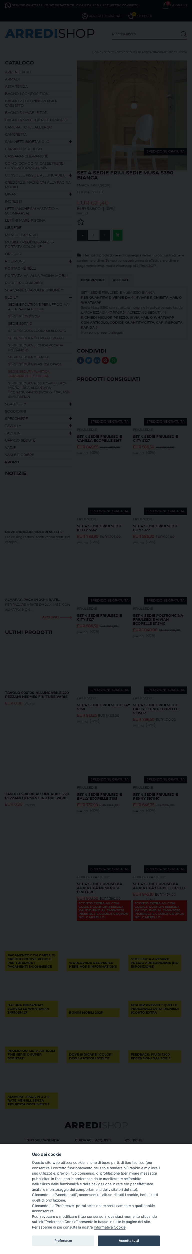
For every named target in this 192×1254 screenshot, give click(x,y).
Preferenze (63, 1241)
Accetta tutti (129, 1241)
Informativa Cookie (110, 1227)
